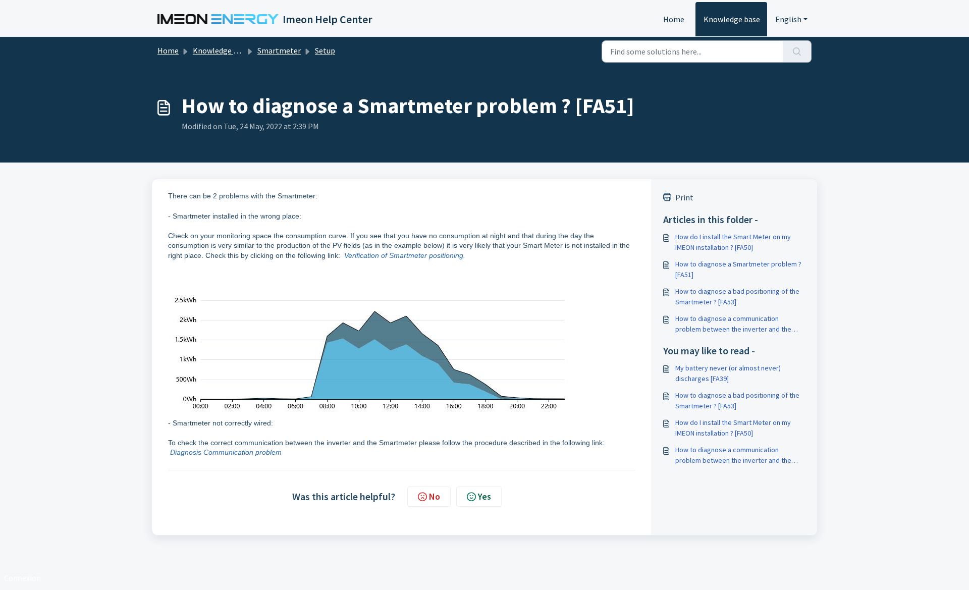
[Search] (797, 51)
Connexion (22, 578)
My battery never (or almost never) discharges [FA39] (728, 373)
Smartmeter (279, 50)
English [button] (788, 19)
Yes (484, 496)
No (434, 496)
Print (684, 197)
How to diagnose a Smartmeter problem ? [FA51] (738, 269)
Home (673, 19)
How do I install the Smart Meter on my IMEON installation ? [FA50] (733, 242)
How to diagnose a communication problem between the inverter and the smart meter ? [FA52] (733, 324)
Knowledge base (732, 19)
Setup (325, 50)
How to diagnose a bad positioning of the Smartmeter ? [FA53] (737, 296)
